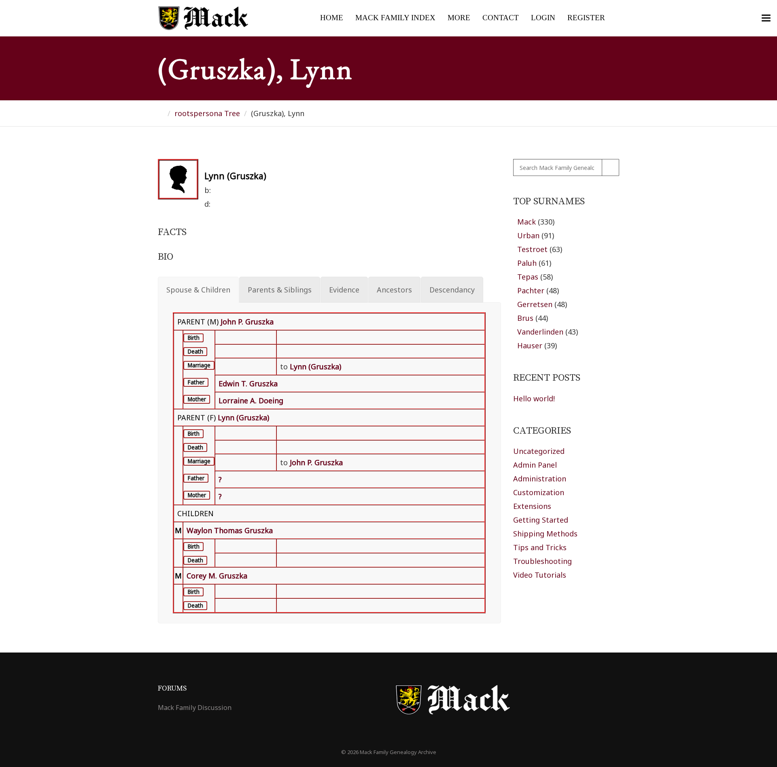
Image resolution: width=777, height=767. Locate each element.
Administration (539, 478)
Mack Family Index (395, 17)
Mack (526, 222)
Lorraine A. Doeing (251, 400)
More (459, 17)
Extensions (532, 506)
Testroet (532, 249)
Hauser (529, 345)
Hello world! (534, 398)
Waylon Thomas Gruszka (230, 530)
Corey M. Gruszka (217, 576)
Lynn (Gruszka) (243, 417)
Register (586, 17)
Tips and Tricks (540, 547)
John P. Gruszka (247, 321)
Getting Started (540, 520)
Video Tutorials (539, 575)
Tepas (527, 277)
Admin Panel (535, 465)
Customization (538, 492)
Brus (525, 318)
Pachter (530, 290)
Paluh (527, 263)
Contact (500, 17)
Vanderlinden (540, 332)
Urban (528, 235)
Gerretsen (534, 304)
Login (543, 17)
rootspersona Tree (207, 113)
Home (331, 17)
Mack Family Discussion (194, 707)
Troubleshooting (542, 561)
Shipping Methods (545, 533)
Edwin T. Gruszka (248, 383)
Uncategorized (539, 451)
